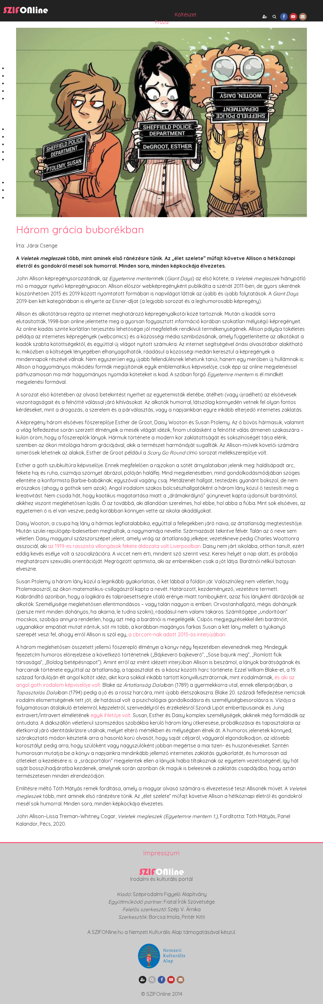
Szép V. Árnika (184, 909)
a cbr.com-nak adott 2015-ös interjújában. (177, 634)
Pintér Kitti (193, 917)
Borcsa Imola (164, 917)
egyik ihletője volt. (111, 715)
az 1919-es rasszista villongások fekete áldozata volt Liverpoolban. (125, 546)
